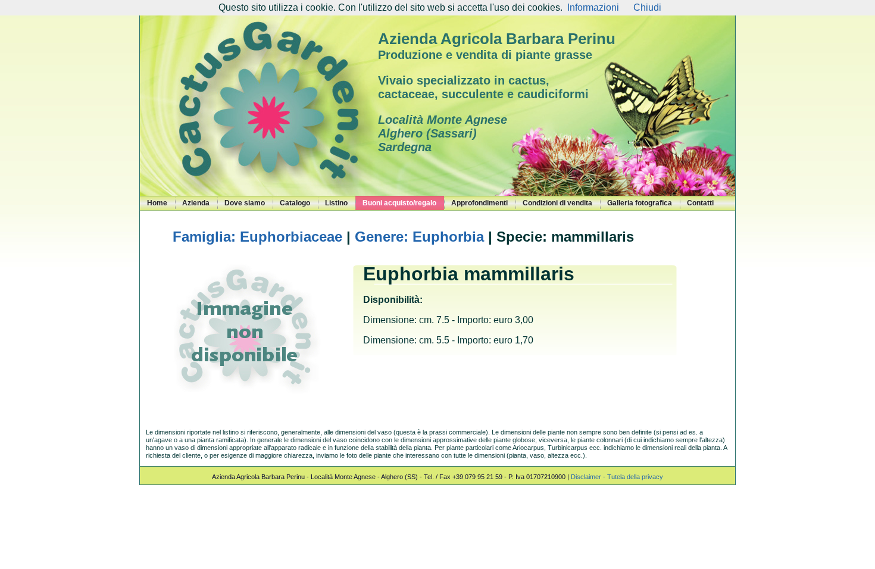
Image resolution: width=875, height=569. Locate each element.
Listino (336, 203)
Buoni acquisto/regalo (399, 203)
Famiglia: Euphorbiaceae (257, 237)
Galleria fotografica (639, 203)
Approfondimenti (479, 203)
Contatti (700, 203)
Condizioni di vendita (557, 203)
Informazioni (593, 7)
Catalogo (295, 203)
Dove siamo (244, 203)
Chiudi (647, 7)
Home (157, 203)
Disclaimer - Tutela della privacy (617, 476)
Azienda (196, 203)
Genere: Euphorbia (419, 237)
